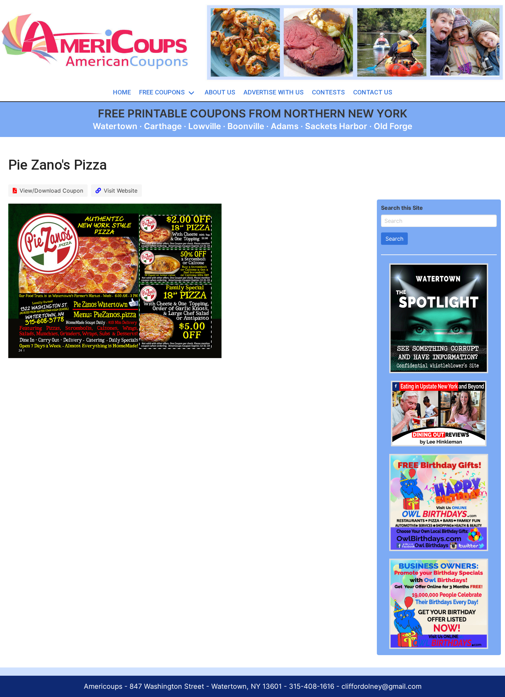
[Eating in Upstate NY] (438, 444)
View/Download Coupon (51, 190)
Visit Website (120, 190)
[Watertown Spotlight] (438, 371)
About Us (220, 92)
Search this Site (402, 207)
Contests (328, 92)
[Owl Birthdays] (438, 549)
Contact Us (372, 92)
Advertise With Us (274, 92)
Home (122, 92)
